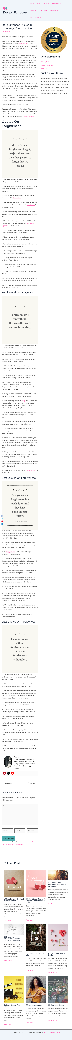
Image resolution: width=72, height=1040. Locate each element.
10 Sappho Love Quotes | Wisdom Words (14, 900)
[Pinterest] (4, 773)
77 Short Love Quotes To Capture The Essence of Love (36, 900)
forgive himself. (31, 470)
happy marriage (11, 552)
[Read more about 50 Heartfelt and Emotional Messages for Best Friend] (58, 875)
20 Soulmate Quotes (56, 1005)
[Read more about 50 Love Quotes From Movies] (14, 989)
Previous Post (7, 783)
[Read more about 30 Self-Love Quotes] (36, 989)
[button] (48, 3)
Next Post (33, 783)
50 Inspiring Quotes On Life (35, 954)
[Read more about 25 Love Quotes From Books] (58, 937)
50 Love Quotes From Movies (12, 1006)
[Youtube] (12, 773)
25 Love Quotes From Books (56, 954)
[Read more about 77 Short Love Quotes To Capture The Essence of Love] (36, 883)
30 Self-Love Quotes (34, 1005)
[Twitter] (8, 773)
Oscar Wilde (17, 198)
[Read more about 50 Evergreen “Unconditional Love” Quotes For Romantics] (14, 929)
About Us (44, 68)
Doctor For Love (15, 12)
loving (23, 401)
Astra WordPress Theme (52, 1032)
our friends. (31, 205)
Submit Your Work (47, 65)
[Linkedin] (2, 524)
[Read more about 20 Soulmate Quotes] (58, 989)
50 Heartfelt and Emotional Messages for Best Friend (58, 884)
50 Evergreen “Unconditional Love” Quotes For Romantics (12, 938)
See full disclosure (29, 116)
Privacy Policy (45, 62)
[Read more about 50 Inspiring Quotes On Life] (36, 937)
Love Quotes (6, 31)
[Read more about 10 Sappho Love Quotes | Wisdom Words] (14, 883)
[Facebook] (2, 516)
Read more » (8, 921)
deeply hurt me (23, 43)
